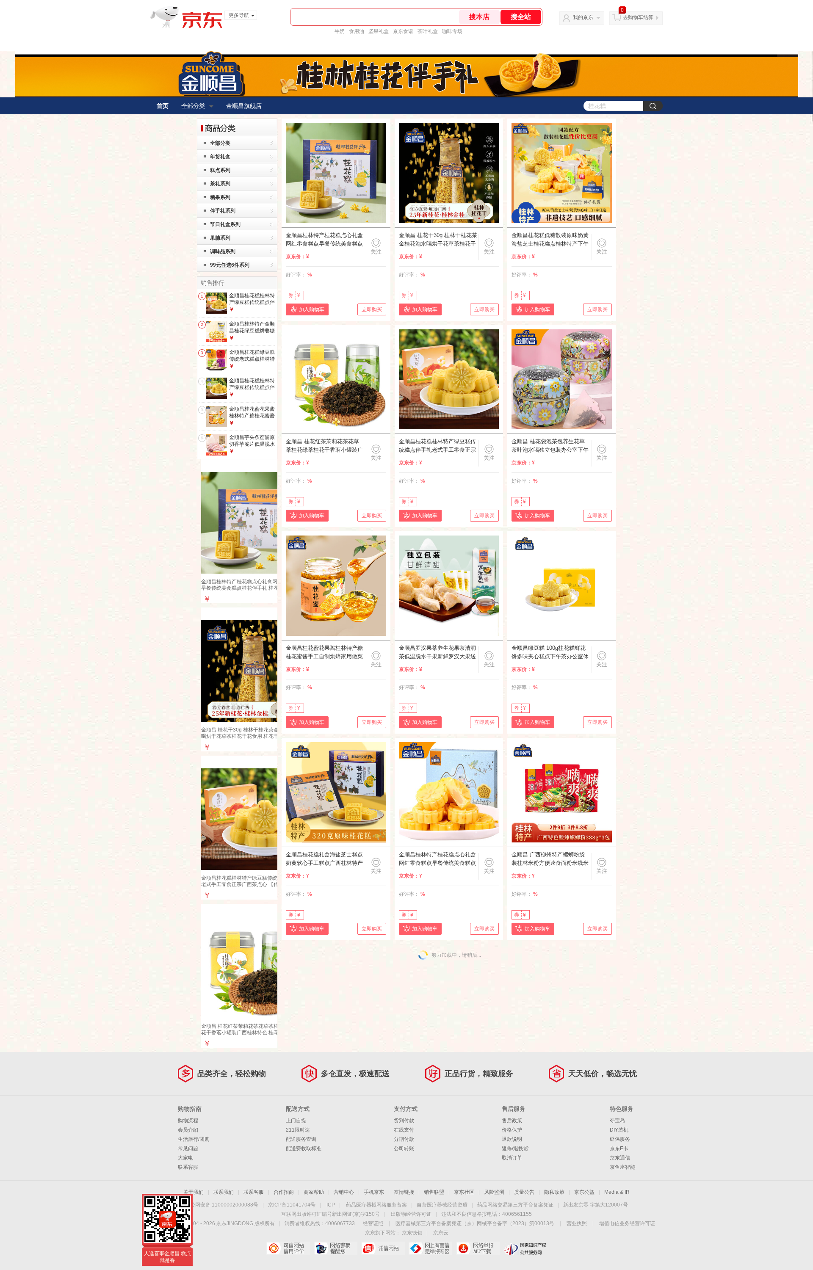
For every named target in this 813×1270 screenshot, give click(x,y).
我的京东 (583, 17)
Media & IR (617, 1192)
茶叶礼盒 (428, 31)
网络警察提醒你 (335, 1248)
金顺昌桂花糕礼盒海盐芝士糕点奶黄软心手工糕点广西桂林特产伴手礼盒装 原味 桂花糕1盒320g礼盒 (324, 859)
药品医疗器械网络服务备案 (376, 1205)
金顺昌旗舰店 (244, 105)
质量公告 (524, 1192)
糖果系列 (220, 197)
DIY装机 (619, 1130)
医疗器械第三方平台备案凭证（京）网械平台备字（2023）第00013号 (474, 1223)
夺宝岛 (617, 1121)
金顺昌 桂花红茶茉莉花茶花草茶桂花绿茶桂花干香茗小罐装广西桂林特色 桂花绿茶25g (250, 1029)
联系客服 (188, 1167)
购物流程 (188, 1121)
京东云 (440, 1233)
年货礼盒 (220, 157)
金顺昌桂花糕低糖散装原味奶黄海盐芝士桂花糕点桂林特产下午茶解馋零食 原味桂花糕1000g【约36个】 (550, 240)
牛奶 (340, 31)
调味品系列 (222, 251)
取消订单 (512, 1158)
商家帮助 (314, 1192)
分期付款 (404, 1139)
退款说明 (512, 1139)
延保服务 (620, 1139)
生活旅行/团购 (194, 1139)
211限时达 (298, 1130)
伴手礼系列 (222, 211)
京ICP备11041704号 (291, 1205)
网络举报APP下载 (478, 1248)
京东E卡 (619, 1148)
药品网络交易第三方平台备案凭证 (515, 1205)
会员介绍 (188, 1130)
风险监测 (494, 1192)
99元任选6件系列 (229, 265)
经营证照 (373, 1223)
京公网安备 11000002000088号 (221, 1205)
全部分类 (193, 105)
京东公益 (584, 1192)
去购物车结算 (638, 17)
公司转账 (404, 1148)
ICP (330, 1205)
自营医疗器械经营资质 (442, 1205)
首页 (163, 105)
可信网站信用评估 (288, 1248)
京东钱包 (412, 1233)
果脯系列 (220, 238)
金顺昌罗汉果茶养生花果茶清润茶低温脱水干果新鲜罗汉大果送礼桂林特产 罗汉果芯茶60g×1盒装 (437, 653)
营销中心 (344, 1192)
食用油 (356, 31)
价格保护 (512, 1130)
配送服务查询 (301, 1139)
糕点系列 (220, 170)
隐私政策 (554, 1192)
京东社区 (464, 1192)
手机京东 (374, 1192)
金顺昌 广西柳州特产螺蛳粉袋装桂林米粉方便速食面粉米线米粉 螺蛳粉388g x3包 (550, 859)
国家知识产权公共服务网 (525, 1248)
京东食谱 (403, 31)
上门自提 (296, 1121)
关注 (376, 251)
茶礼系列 (220, 184)
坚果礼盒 (378, 31)
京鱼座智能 (622, 1167)
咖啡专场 (452, 31)
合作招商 (284, 1192)
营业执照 (577, 1223)
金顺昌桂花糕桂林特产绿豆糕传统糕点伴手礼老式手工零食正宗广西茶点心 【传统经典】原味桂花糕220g (252, 884)
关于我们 (193, 1192)
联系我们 (223, 1192)
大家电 (185, 1158)
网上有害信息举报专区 (430, 1248)
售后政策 (512, 1121)
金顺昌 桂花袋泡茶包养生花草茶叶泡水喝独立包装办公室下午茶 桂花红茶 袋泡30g (550, 446)
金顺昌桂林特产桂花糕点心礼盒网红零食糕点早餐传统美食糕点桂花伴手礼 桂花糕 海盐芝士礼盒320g (437, 859)
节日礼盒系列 (225, 224)
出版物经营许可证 (411, 1214)
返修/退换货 (515, 1148)
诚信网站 (383, 1248)
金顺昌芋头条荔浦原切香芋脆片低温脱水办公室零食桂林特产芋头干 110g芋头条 (252, 447)
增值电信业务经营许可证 (627, 1223)
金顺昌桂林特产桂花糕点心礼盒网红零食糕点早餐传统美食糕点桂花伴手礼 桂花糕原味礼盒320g (252, 588)
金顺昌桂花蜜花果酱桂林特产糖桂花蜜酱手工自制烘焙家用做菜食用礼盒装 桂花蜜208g (324, 653)
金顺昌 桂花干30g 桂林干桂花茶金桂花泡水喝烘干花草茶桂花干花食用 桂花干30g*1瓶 (250, 733)
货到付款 (404, 1121)
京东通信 (620, 1158)
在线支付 (404, 1130)
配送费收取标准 (303, 1148)
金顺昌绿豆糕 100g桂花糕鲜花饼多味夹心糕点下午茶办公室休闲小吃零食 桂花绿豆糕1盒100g (550, 653)
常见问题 (188, 1148)
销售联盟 (434, 1192)
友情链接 (404, 1192)
